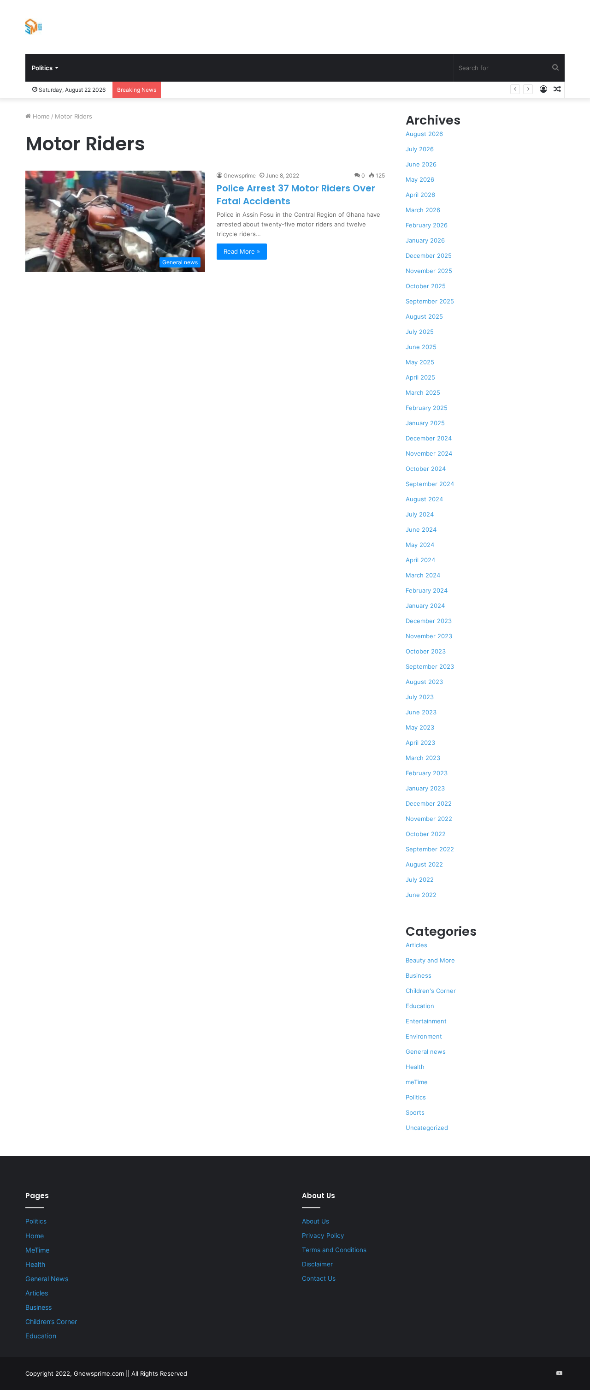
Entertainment (426, 1021)
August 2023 (424, 681)
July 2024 (420, 514)
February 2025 (427, 407)
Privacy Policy (323, 1235)
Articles (416, 945)
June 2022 (421, 894)
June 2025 (421, 346)
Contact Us (319, 1278)
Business (418, 975)
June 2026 (421, 164)
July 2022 (420, 879)
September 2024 (430, 483)
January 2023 (425, 788)
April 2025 (420, 377)
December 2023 (429, 620)
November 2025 (429, 270)
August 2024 (424, 499)
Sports (415, 1112)
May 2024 (420, 544)
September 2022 (430, 849)
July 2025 (420, 331)
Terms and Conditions (334, 1249)
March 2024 (423, 575)
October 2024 (426, 468)
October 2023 (426, 651)
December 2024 (429, 438)
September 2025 (430, 301)
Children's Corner (431, 990)
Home (40, 116)
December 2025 (429, 255)
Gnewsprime (240, 175)
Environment (424, 1036)
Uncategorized (427, 1127)
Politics (42, 67)
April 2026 (420, 194)
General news (426, 1051)
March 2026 (423, 210)
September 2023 (430, 666)
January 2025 (425, 423)
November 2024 (429, 453)
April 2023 (420, 742)
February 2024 (427, 590)
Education (420, 1006)
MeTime (37, 1250)
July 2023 (420, 697)
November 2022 (429, 818)
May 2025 (420, 362)
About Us (315, 1221)
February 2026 (427, 225)
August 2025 (424, 316)
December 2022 (429, 803)
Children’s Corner (51, 1321)
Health (415, 1066)
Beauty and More (430, 960)
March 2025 (423, 392)
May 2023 (420, 727)
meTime (417, 1082)
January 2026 (425, 240)
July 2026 (420, 149)
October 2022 (426, 834)
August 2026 (424, 133)
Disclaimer (317, 1264)
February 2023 (427, 773)
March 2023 (423, 757)
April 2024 (420, 560)
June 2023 (421, 712)
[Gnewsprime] (33, 26)
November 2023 (429, 636)
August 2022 (424, 864)
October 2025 (426, 286)
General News (46, 1279)
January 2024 (425, 605)
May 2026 (420, 179)
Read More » (242, 251)
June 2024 (421, 529)
